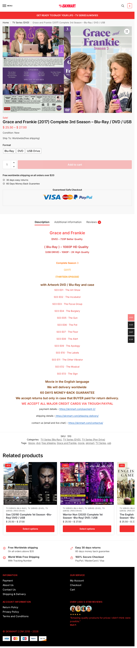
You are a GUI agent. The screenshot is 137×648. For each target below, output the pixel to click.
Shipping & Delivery (14, 594)
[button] (129, 6)
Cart (72, 589)
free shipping (48, 443)
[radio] (9, 150)
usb (109, 443)
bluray (31, 443)
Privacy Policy (11, 611)
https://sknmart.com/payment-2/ (77, 409)
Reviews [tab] (93, 222)
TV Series (101, 443)
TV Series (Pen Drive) (93, 439)
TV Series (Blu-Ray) (51, 439)
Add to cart (75, 164)
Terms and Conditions (16, 616)
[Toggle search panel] (122, 6)
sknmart (90, 443)
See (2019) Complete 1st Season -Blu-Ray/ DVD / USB (29, 516)
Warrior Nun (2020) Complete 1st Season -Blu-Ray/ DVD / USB (83, 516)
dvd (38, 443)
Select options (30, 528)
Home (6, 22)
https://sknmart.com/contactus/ (85, 422)
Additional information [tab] (68, 222)
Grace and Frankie (67, 443)
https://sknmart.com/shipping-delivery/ (77, 415)
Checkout (75, 585)
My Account (77, 580)
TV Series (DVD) (20, 22)
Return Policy (10, 607)
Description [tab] (42, 222)
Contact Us (9, 589)
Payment (8, 580)
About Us (8, 585)
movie (81, 443)
